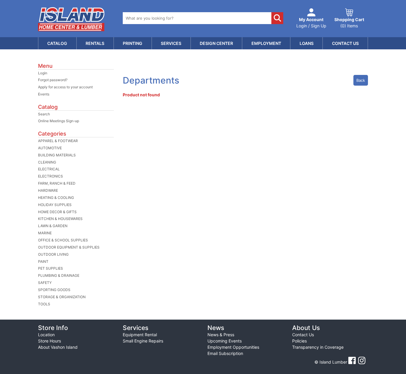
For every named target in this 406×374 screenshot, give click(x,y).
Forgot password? (52, 80)
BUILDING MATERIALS (57, 155)
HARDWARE (48, 190)
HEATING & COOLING (56, 197)
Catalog (57, 43)
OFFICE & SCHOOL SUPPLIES (63, 240)
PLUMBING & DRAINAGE (58, 275)
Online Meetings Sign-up (58, 121)
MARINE (45, 233)
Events (43, 94)
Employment (266, 43)
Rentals (95, 43)
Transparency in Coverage (318, 347)
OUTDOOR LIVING (53, 254)
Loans (307, 43)
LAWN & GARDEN (52, 226)
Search (44, 114)
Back (360, 80)
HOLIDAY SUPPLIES (55, 204)
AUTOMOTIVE (50, 148)
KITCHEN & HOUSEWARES (60, 218)
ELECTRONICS (50, 176)
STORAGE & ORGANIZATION (62, 297)
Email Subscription (225, 353)
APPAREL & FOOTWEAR (58, 141)
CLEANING (47, 162)
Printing (132, 43)
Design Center (216, 43)
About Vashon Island (58, 347)
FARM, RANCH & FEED (56, 183)
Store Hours (49, 340)
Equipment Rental (140, 334)
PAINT (43, 261)
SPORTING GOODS (54, 289)
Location (46, 334)
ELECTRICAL (49, 169)
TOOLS (44, 304)
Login (42, 73)
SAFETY (45, 282)
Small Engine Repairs (143, 340)
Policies (299, 340)
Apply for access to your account (65, 87)
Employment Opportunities (233, 347)
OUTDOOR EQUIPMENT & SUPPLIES (69, 247)
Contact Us (345, 43)
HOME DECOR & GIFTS (57, 212)
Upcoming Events (224, 340)
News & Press (220, 334)
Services (171, 43)
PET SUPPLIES (50, 268)
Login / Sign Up (311, 22)
